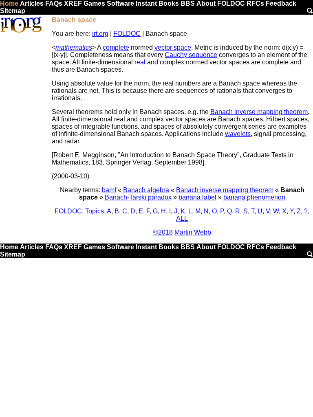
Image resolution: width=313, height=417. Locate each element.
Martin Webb (192, 232)
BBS (188, 3)
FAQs (53, 3)
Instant (146, 3)
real (139, 62)
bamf (109, 190)
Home (9, 3)
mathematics (73, 47)
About (206, 3)
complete (116, 47)
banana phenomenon (254, 197)
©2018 (163, 232)
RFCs (255, 3)
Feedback (281, 3)
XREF (73, 3)
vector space (172, 47)
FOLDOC (231, 3)
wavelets (238, 133)
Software (120, 3)
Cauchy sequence (191, 54)
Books (169, 3)
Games (94, 3)
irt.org (100, 33)
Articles (32, 3)
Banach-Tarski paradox (138, 197)
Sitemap (12, 10)
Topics (94, 211)
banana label (197, 197)
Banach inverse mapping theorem (259, 111)
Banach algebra (146, 190)
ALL (182, 218)
